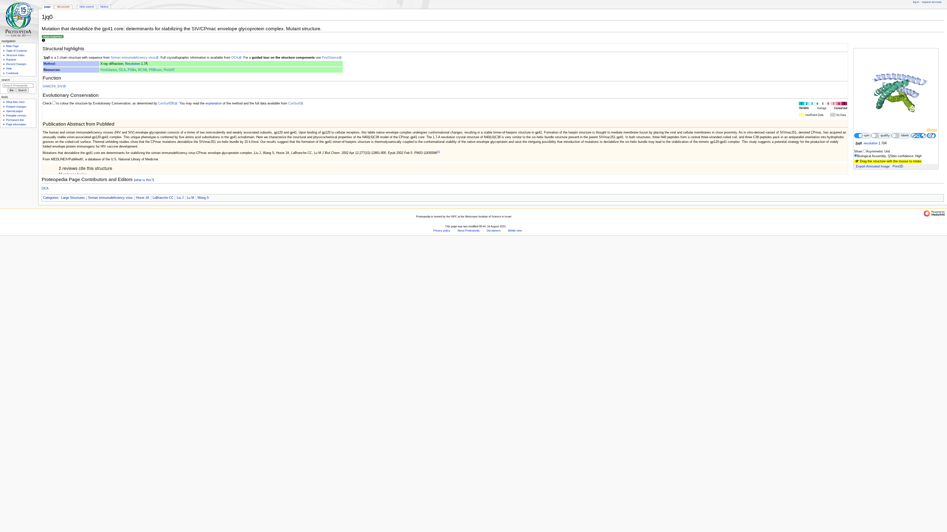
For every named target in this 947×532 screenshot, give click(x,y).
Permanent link (15, 119)
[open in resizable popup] (931, 135)
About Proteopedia (468, 230)
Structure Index (15, 55)
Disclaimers (494, 230)
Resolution (132, 64)
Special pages (14, 111)
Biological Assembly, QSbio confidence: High (889, 156)
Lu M (190, 198)
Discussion (63, 6)
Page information (16, 124)
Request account (931, 1)
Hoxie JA (142, 198)
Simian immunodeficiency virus (133, 57)
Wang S (203, 198)
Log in (916, 1)
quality (885, 135)
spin (867, 135)
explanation (213, 103)
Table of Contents (16, 50)
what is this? (144, 180)
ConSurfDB (166, 103)
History (104, 6)
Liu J (180, 198)
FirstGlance (330, 57)
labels (905, 135)
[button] (48, 229)
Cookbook (12, 73)
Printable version (16, 115)
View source (86, 6)
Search (5, 79)
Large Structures (73, 198)
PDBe (132, 70)
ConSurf (294, 103)
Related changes (16, 106)
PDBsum (155, 70)
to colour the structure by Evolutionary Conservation (93, 103)
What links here (15, 101)
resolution (870, 143)
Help (9, 68)
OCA (234, 57)
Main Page (12, 46)
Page (47, 6)
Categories (50, 198)
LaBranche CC (163, 198)
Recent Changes (16, 64)
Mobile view (515, 230)
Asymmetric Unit (878, 151)
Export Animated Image (873, 166)
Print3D (897, 166)
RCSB (142, 70)
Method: (49, 64)
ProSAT (169, 70)
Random (11, 59)
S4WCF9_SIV (53, 86)
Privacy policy (441, 230)
